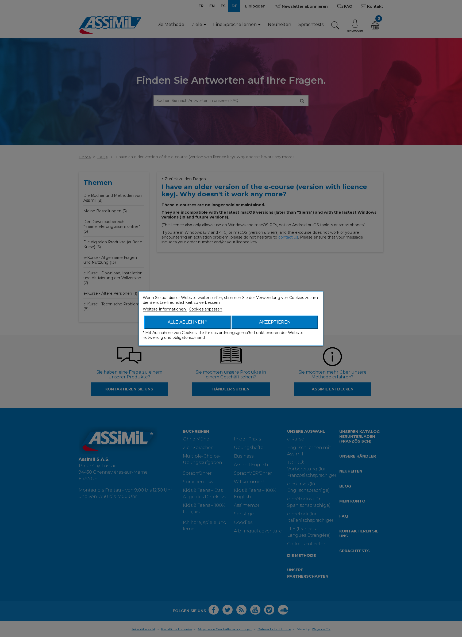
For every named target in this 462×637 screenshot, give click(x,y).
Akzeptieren (275, 322)
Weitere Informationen (165, 309)
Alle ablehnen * (187, 322)
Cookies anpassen (205, 309)
